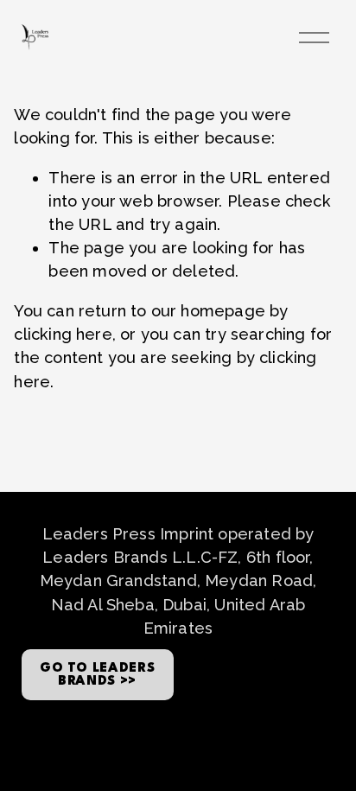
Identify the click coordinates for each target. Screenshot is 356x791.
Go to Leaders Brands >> (97, 675)
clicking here (62, 334)
